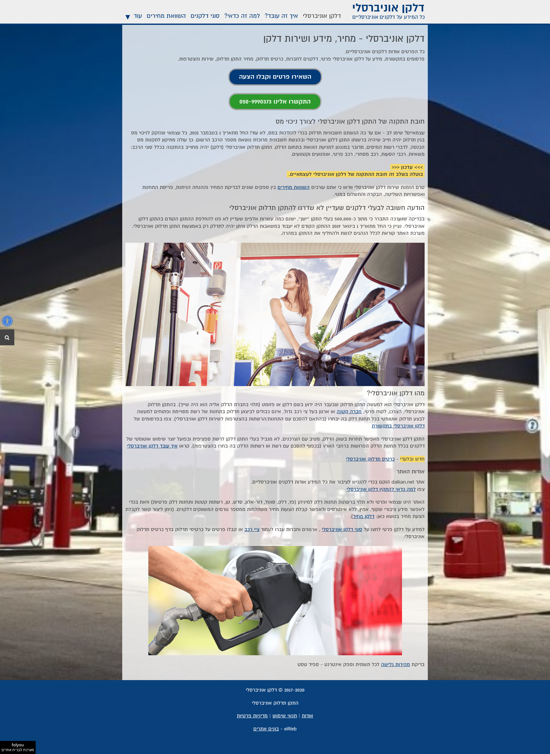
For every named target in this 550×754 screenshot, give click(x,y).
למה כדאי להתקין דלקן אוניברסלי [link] (381, 489)
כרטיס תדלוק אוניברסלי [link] (370, 459)
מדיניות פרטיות (252, 716)
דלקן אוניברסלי (322, 16)
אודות (307, 716)
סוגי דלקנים (205, 16)
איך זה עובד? (281, 16)
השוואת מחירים (166, 16)
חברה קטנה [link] (349, 411)
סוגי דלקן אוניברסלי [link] (342, 529)
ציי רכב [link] (251, 529)
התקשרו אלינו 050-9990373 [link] (275, 101)
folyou (18, 747)
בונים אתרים (266, 729)
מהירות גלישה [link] (395, 664)
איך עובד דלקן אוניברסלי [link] (152, 446)
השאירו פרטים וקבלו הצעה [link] (275, 77)
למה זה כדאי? (242, 16)
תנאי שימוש (284, 716)
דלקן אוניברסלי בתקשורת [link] (398, 426)
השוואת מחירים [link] (294, 187)
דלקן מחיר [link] (363, 516)
